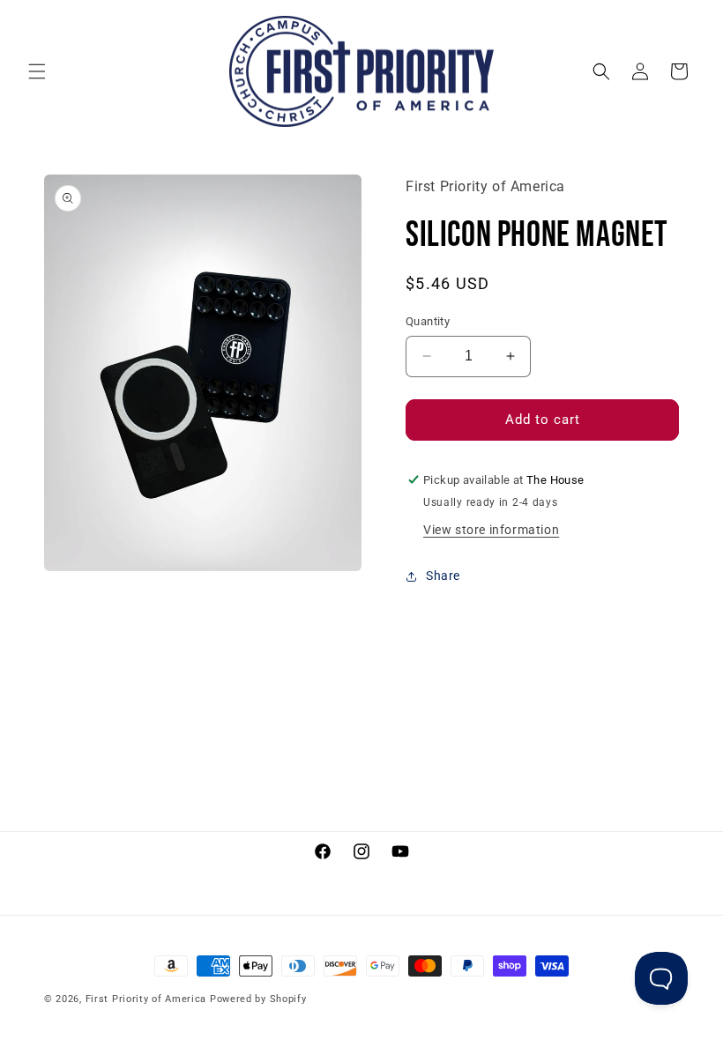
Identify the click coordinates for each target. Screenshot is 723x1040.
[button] (37, 71)
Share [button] (443, 575)
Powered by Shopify (258, 999)
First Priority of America (146, 999)
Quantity (428, 321)
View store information (491, 530)
